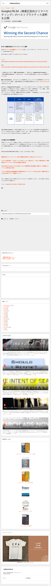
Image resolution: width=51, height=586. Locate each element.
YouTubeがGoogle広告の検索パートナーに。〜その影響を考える (23, 427)
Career (5, 312)
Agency (5, 308)
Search (12, 8)
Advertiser (5, 306)
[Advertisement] (25, 198)
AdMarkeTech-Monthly (8, 305)
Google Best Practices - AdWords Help (15, 184)
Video (5, 329)
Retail (5, 323)
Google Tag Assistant (45, 81)
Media (5, 320)
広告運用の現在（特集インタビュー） (9, 257)
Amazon (5, 309)
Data (4, 313)
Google (7, 8)
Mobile (5, 321)
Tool (4, 328)
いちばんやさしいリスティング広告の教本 (25, 482)
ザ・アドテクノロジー (25, 497)
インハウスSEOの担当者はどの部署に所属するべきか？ (20, 368)
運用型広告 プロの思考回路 (25, 468)
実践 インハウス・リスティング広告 (25, 511)
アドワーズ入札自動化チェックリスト (14, 49)
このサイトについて (6, 256)
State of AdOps (6, 327)
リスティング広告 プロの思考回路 (25, 525)
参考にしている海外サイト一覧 (8, 258)
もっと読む (32, 355)
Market (5, 317)
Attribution (5, 310)
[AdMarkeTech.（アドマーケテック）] (14, 4)
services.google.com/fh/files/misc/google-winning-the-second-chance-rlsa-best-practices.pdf (25, 67)
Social (5, 325)
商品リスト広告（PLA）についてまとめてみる (18, 407)
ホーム (2, 8)
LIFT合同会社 (28, 578)
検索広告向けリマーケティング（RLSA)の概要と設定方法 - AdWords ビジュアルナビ (21, 157)
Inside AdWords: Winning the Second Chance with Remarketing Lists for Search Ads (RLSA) (24, 61)
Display (5, 314)
